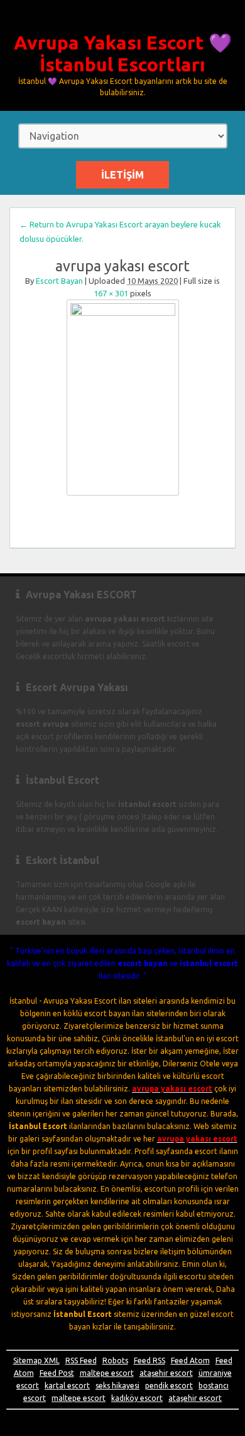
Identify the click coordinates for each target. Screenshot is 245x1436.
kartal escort (67, 1385)
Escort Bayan (59, 280)
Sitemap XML (36, 1360)
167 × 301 (111, 293)
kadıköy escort (137, 1398)
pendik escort (169, 1385)
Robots (115, 1360)
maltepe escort (107, 1373)
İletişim (122, 174)
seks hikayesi (117, 1385)
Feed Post (57, 1373)
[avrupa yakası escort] (122, 397)
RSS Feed (81, 1360)
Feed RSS (149, 1360)
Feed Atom (190, 1360)
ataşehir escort (166, 1373)
